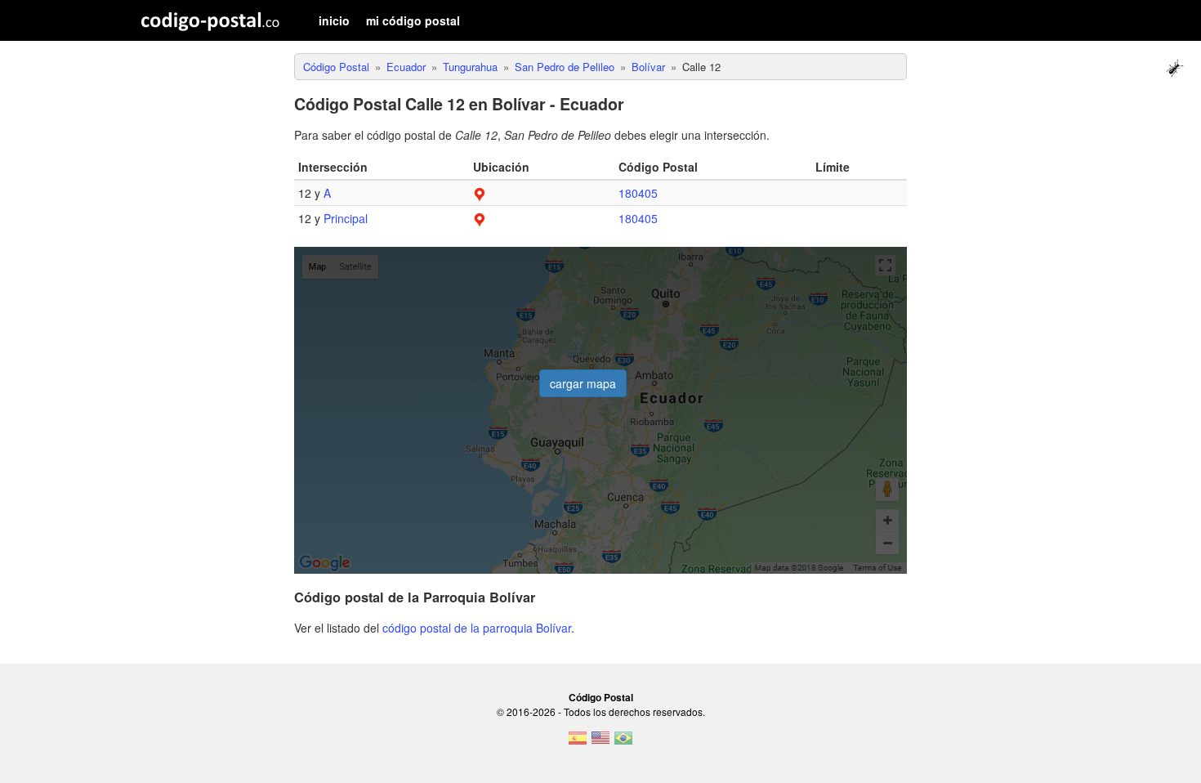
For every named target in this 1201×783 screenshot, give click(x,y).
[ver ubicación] (479, 193)
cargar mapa (583, 383)
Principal (346, 218)
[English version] (600, 743)
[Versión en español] (577, 743)
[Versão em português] (623, 743)
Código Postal (601, 697)
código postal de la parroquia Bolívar (476, 628)
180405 (638, 193)
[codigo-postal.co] (210, 20)
